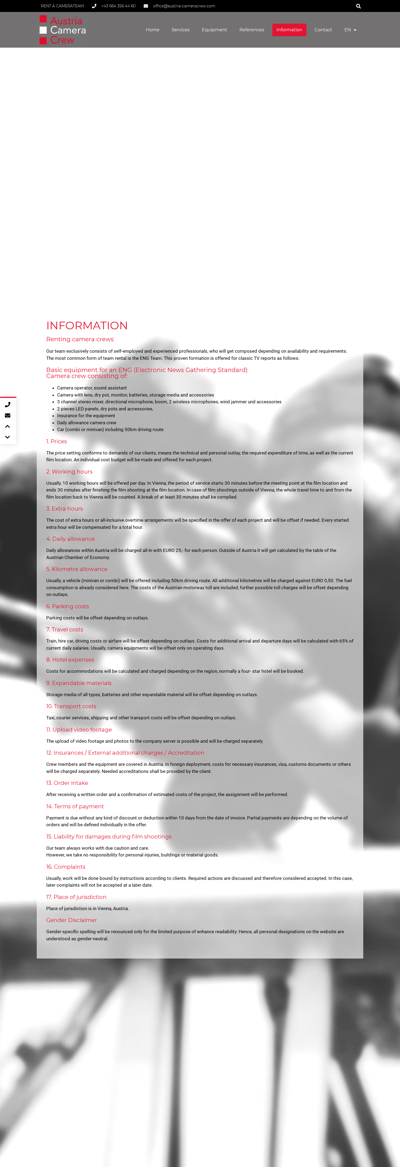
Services (181, 29)
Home (152, 29)
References (251, 29)
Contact (323, 29)
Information (289, 29)
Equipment (214, 29)
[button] (358, 6)
